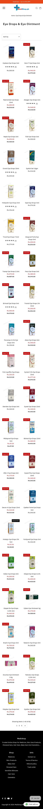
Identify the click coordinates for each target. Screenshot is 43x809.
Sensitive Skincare (11, 770)
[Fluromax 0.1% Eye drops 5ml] (11, 328)
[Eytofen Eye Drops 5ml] (32, 698)
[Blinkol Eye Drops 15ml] (32, 427)
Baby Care (11, 764)
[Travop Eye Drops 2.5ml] (11, 260)
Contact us (31, 757)
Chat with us (33, 804)
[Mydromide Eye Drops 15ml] (11, 88)
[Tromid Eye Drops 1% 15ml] (32, 292)
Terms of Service (31, 760)
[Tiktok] (11, 798)
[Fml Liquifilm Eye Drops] (11, 360)
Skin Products (11, 760)
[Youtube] (8, 798)
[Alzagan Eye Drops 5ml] (32, 88)
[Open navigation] (6, 8)
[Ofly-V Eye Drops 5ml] (11, 461)
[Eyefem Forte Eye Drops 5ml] (32, 496)
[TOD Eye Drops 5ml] (32, 125)
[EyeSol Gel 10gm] (32, 157)
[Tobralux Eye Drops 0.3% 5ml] (32, 663)
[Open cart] (40, 7)
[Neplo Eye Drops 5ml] (11, 125)
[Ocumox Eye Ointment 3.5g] (11, 663)
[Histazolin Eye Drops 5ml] (11, 191)
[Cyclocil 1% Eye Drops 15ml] (32, 360)
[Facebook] (3, 798)
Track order (31, 767)
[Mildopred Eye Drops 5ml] (11, 427)
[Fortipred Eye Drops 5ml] (32, 528)
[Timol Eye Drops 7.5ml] (11, 225)
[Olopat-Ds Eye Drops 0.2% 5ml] (11, 597)
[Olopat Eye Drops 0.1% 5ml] (32, 562)
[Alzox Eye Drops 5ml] (32, 328)
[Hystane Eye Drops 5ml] (11, 52)
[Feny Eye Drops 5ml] (32, 260)
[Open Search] (36, 8)
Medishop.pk (19, 804)
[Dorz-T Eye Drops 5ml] (32, 52)
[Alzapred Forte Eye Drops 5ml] (32, 225)
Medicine (11, 757)
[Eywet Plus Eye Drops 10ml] (32, 461)
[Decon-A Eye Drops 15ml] (11, 496)
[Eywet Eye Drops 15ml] (32, 395)
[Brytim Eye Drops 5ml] (11, 631)
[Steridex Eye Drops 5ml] (11, 395)
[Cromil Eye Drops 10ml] (11, 157)
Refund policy (32, 764)
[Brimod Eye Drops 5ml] (11, 292)
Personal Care (11, 767)
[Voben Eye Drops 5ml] (11, 562)
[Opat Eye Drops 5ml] (32, 191)
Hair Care (11, 774)
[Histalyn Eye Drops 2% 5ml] (11, 528)
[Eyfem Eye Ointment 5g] (32, 597)
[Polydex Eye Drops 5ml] (11, 698)
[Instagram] (5, 798)
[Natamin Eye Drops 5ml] (32, 631)
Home (13, 15)
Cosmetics (11, 777)
